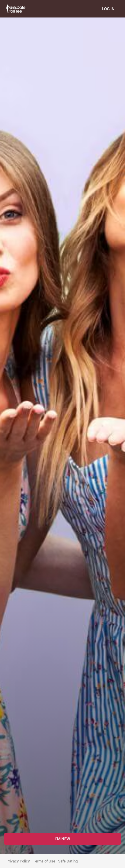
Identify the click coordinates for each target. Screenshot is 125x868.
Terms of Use (44, 861)
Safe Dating (68, 861)
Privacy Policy (18, 861)
